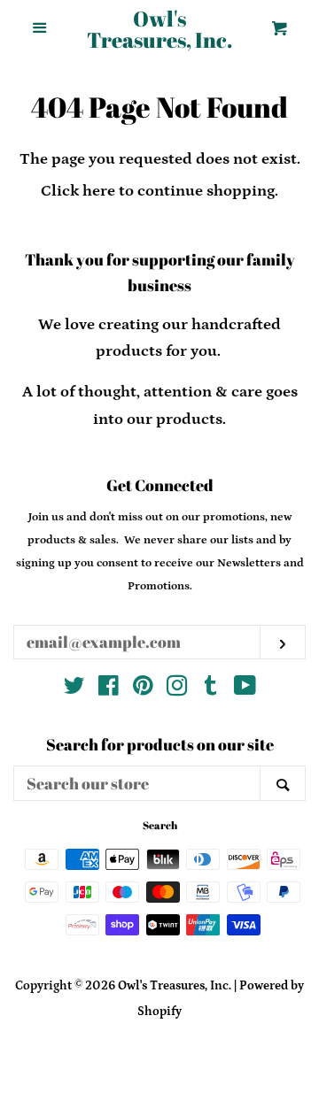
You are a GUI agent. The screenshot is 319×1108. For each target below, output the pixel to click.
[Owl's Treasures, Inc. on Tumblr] (211, 689)
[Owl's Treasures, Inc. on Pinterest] (143, 689)
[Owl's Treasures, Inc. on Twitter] (74, 689)
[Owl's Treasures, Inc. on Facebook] (108, 689)
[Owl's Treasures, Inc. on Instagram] (177, 689)
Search (160, 825)
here (98, 191)
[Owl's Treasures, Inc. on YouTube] (245, 689)
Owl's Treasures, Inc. (159, 29)
